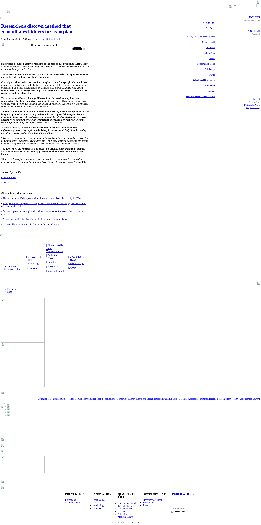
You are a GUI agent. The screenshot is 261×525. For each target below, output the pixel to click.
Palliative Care (209, 53)
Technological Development (203, 80)
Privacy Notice (137, 523)
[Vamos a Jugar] (23, 341)
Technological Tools (92, 399)
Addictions (210, 47)
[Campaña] (23, 386)
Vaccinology (210, 85)
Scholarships (210, 69)
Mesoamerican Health (206, 64)
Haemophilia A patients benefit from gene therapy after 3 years (32, 224)
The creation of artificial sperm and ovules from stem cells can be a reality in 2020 (42, 198)
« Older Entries (8, 177)
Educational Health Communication (200, 96)
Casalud (212, 58)
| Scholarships (76, 263)
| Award (72, 268)
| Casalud (51, 262)
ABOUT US (252, 18)
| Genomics (31, 268)
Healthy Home (74, 399)
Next (9, 291)
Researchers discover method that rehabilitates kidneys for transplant (37, 28)
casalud (41, 39)
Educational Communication (51, 399)
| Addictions (52, 266)
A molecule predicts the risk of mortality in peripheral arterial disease (35, 219)
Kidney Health (53, 39)
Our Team (210, 28)
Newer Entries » (9, 182)
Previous (11, 289)
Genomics (211, 91)
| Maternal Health (55, 271)
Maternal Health (208, 42)
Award (212, 74)
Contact (146, 523)
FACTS (254, 100)
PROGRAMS (253, 32)
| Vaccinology (32, 263)
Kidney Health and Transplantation (201, 36)
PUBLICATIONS (252, 106)
